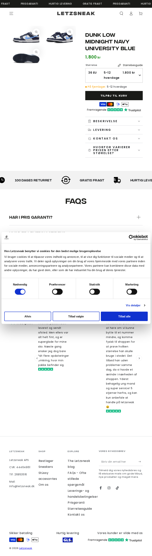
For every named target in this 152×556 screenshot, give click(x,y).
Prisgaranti (76, 502)
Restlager (46, 461)
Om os (44, 485)
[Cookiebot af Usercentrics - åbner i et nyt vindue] (131, 237)
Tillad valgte (76, 316)
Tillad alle (124, 316)
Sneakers (46, 467)
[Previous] (37, 358)
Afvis (27, 316)
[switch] (57, 292)
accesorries (48, 479)
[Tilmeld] (140, 462)
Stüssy (44, 473)
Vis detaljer (133, 305)
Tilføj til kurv (114, 95)
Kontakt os (76, 514)
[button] (121, 13)
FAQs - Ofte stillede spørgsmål (77, 479)
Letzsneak (25, 548)
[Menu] (11, 13)
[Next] (139, 358)
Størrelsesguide (80, 509)
